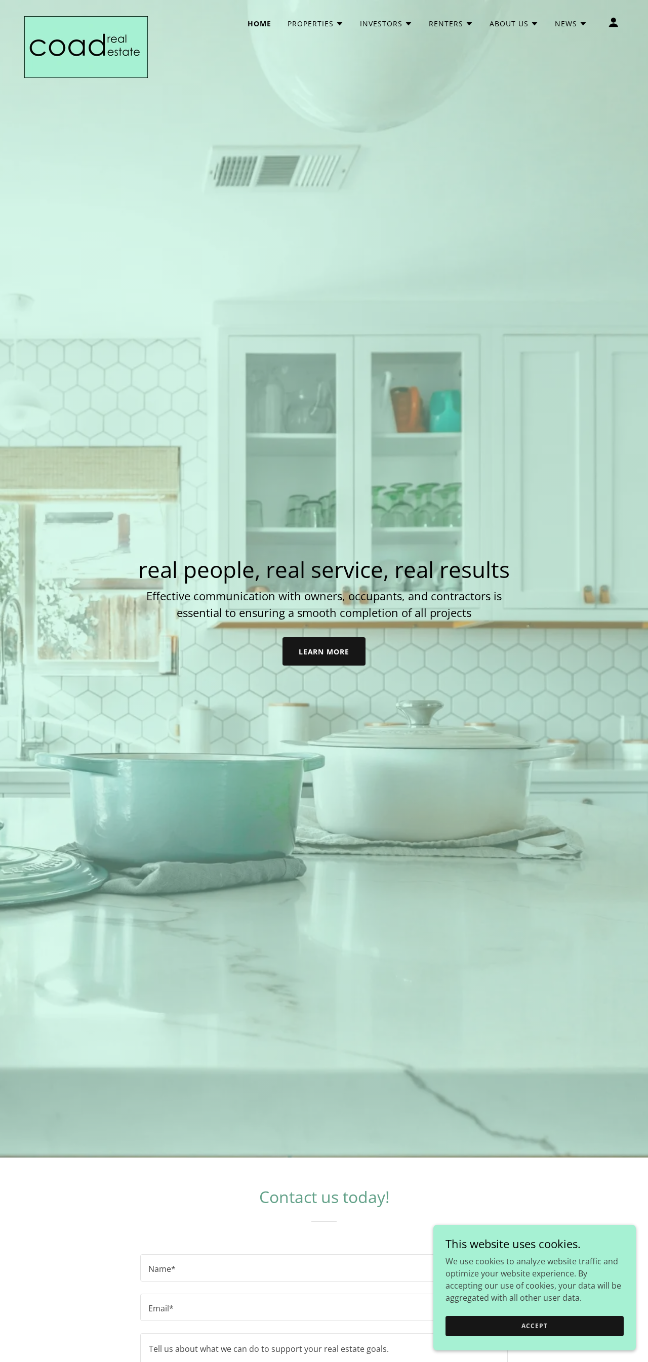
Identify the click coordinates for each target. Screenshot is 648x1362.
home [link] (259, 23)
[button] (316, 24)
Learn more (324, 651)
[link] (86, 20)
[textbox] (323, 1268)
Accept (534, 1326)
